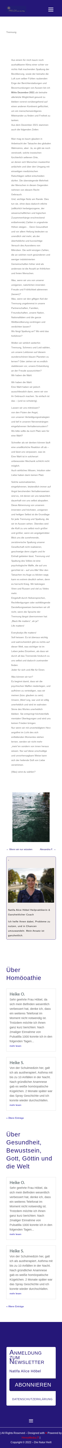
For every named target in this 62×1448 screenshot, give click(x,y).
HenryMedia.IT (30, 1437)
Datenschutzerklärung (32, 1399)
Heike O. (17, 994)
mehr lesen (15, 1046)
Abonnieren (33, 1385)
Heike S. (17, 1063)
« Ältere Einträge (15, 1118)
